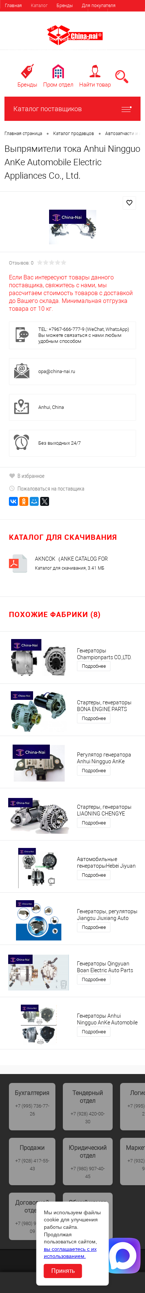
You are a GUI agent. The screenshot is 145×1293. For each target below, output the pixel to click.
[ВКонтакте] (13, 501)
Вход (98, 15)
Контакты (44, 28)
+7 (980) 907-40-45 (88, 1172)
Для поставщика (22, 16)
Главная (13, 5)
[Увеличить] (72, 227)
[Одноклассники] (23, 501)
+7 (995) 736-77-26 (32, 1110)
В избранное (31, 475)
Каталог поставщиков (47, 109)
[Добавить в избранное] (129, 203)
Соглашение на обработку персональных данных (56, 50)
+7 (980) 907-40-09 (32, 1227)
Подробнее (94, 666)
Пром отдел (58, 84)
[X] (44, 501)
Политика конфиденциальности (38, 61)
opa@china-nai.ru (56, 371)
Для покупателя (99, 5)
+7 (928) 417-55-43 (32, 1164)
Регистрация (126, 15)
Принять (63, 1271)
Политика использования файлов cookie (47, 39)
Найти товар (95, 84)
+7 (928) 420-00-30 (88, 1117)
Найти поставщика (68, 16)
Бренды (65, 5)
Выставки (15, 28)
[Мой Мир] (34, 501)
